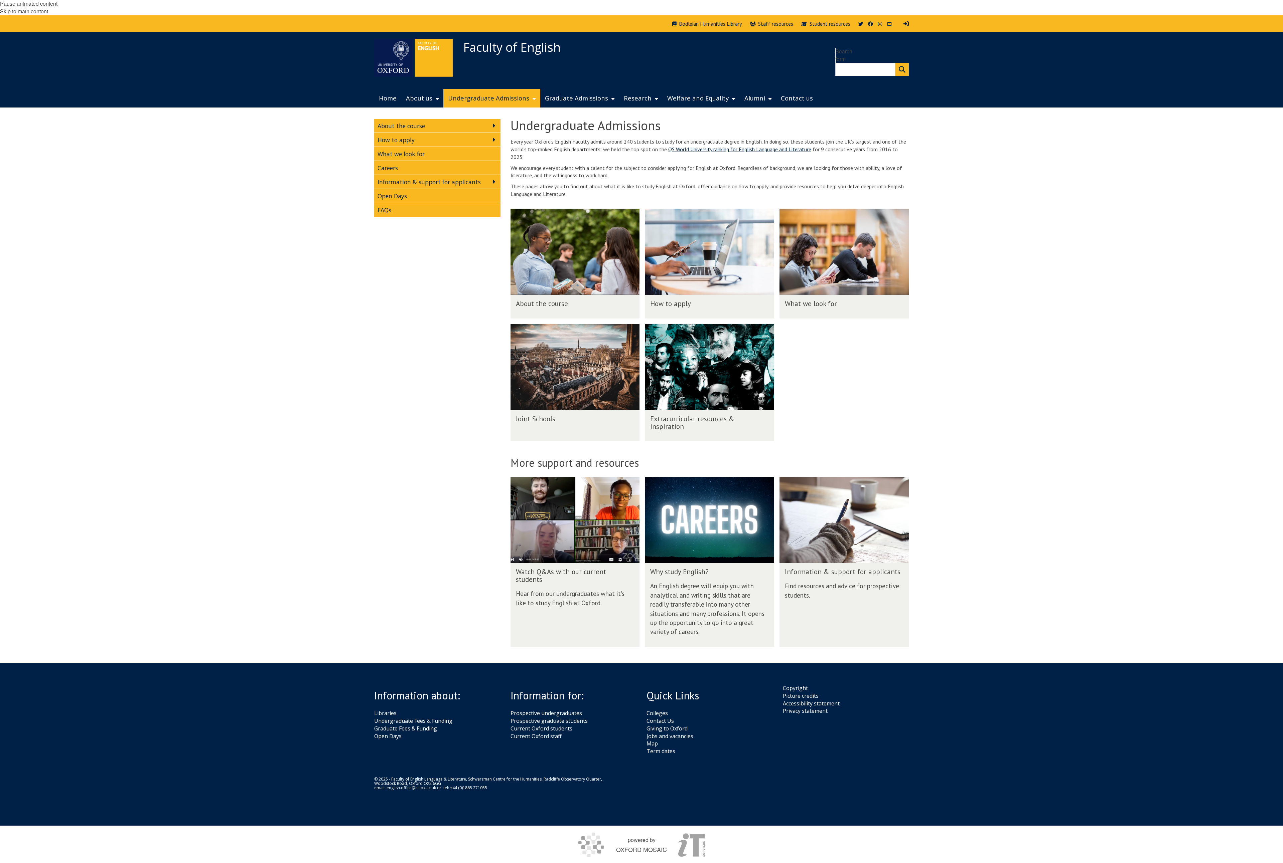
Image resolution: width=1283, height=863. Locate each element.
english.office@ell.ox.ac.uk (411, 788)
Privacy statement (805, 710)
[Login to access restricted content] (906, 23)
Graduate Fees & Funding (405, 728)
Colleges (657, 713)
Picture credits (801, 695)
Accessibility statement (811, 703)
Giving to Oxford (667, 728)
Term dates (661, 751)
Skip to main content (24, 11)
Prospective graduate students (549, 720)
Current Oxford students (541, 728)
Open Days (388, 736)
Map (652, 743)
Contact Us (660, 720)
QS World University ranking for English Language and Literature (739, 149)
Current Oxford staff (536, 736)
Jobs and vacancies (670, 736)
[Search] (902, 69)
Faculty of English (512, 47)
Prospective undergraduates (546, 713)
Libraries (385, 713)
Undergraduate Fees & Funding (413, 720)
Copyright (795, 688)
